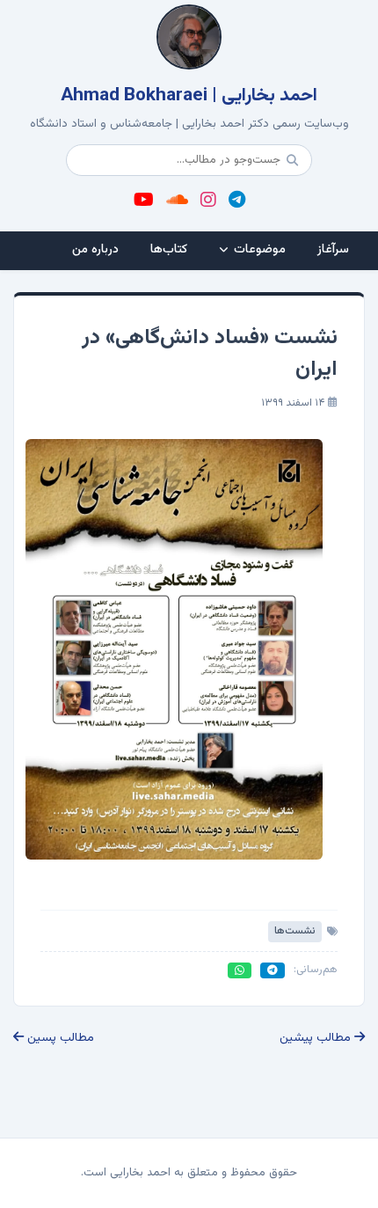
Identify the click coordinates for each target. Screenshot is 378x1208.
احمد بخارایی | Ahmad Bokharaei (189, 96)
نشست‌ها (295, 931)
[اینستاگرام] (208, 201)
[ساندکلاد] (177, 201)
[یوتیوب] (144, 201)
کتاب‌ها (168, 250)
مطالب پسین (59, 1038)
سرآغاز (333, 250)
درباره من (95, 250)
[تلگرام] (237, 201)
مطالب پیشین (317, 1038)
